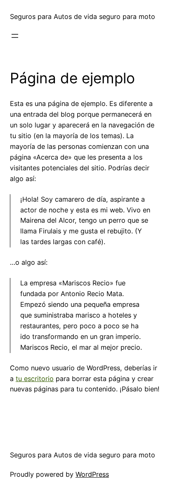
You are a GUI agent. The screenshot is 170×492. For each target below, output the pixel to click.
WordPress (92, 474)
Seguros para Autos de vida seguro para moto (82, 16)
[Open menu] (15, 36)
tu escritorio (35, 378)
